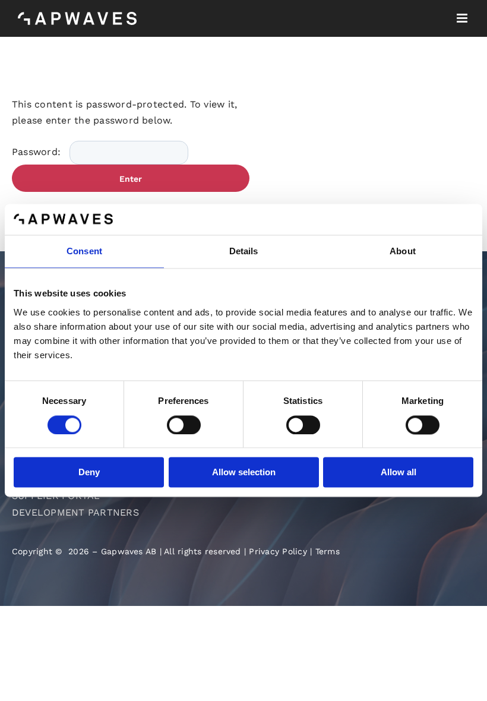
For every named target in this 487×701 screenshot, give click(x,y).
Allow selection (244, 473)
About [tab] (403, 252)
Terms (327, 551)
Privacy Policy (277, 551)
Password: (38, 151)
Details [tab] (243, 252)
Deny (89, 473)
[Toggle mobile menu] (463, 18)
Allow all (398, 473)
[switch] (184, 424)
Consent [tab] (84, 252)
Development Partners (75, 512)
